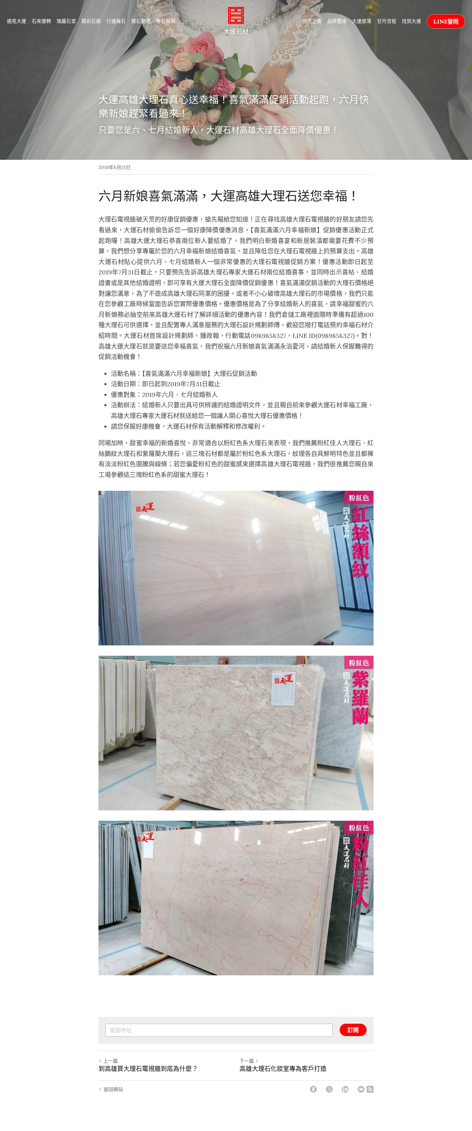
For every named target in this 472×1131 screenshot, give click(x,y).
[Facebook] (313, 1089)
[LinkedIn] (345, 1089)
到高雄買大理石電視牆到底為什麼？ (148, 1069)
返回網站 (113, 1089)
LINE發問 (446, 21)
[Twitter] (329, 1089)
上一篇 (110, 1061)
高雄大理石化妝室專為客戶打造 (283, 1069)
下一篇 (246, 1061)
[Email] (361, 1089)
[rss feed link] (370, 1089)
